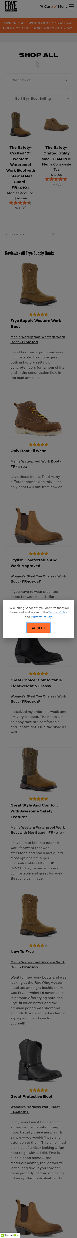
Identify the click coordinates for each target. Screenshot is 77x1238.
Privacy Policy (41, 617)
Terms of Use (57, 612)
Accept (38, 628)
